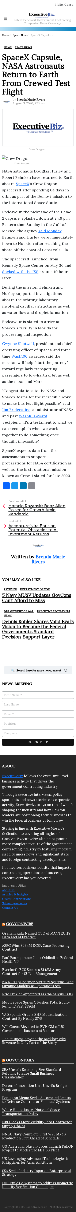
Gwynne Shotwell (18, 343)
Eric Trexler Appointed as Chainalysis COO (37, 994)
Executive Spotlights (53, 611)
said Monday (49, 230)
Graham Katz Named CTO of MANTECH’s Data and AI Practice (36, 935)
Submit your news (14, 903)
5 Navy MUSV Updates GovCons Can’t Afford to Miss (36, 597)
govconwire (19, 923)
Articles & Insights (15, 894)
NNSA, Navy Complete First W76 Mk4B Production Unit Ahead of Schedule (34, 1136)
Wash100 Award (33, 416)
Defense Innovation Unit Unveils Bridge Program (34, 1087)
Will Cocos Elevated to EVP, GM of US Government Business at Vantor (33, 1029)
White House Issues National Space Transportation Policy (31, 1112)
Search (66, 671)
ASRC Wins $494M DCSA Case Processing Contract (36, 947)
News (8, 615)
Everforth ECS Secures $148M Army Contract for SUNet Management (31, 972)
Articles (10, 589)
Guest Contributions (16, 899)
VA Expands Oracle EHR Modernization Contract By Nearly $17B (34, 1016)
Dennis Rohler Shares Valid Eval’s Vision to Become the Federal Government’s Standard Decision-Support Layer (38, 629)
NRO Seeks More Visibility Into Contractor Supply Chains (37, 1124)
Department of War (35, 589)
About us (8, 890)
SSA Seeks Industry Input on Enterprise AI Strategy (36, 1173)
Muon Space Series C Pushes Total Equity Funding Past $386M (36, 1004)
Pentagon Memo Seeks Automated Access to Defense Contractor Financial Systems (36, 1100)
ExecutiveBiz (12, 776)
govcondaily (20, 1060)
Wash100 (19, 356)
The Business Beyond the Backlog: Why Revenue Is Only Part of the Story (34, 1041)
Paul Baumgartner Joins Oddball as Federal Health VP (37, 960)
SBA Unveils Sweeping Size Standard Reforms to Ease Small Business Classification (31, 1073)
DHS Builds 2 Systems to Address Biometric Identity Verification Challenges (37, 1185)
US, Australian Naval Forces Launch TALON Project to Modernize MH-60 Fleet (38, 1148)
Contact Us (10, 908)
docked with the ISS (20, 271)
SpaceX (22, 183)
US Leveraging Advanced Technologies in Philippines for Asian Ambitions (35, 1160)
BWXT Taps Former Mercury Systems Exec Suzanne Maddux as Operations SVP (37, 984)
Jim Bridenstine (16, 409)
